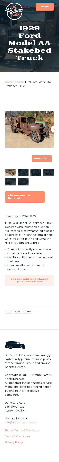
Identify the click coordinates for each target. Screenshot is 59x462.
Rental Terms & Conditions (22, 430)
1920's (19, 82)
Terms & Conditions (17, 436)
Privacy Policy (14, 442)
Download (41, 158)
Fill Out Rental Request (19, 196)
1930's (17, 311)
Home (9, 82)
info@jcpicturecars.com (20, 422)
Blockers (27, 311)
